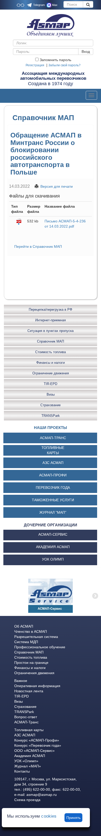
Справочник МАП (50, 341)
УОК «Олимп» (26, 761)
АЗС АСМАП (52, 463)
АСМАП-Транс (26, 722)
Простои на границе (31, 662)
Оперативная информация (37, 686)
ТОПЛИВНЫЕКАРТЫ (52, 450)
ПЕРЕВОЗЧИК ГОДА (53, 487)
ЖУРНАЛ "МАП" (52, 512)
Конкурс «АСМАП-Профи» (36, 740)
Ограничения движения (34, 673)
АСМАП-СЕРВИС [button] (52, 534)
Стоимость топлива (50, 352)
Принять (73, 818)
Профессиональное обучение (39, 647)
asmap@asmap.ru (41, 795)
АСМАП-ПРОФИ (53, 475)
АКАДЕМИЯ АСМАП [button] (53, 547)
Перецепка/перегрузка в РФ (50, 309)
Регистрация (35, 65)
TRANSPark (50, 416)
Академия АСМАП (29, 756)
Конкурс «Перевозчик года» (37, 745)
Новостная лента (28, 691)
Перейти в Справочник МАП (38, 246)
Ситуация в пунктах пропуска (50, 331)
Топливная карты (29, 730)
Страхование (50, 405)
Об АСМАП (23, 626)
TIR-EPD (50, 384)
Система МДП (26, 642)
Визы (51, 394)
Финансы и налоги (50, 363)
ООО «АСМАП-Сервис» (34, 750)
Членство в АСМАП (30, 631)
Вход (86, 51)
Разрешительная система (36, 637)
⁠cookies (48, 816)
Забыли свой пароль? (64, 65)
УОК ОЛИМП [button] (53, 559)
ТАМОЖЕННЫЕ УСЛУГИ (53, 500)
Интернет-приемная (50, 320)
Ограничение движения (50, 373)
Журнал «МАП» (27, 766)
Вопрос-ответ (25, 717)
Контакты (22, 771)
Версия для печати (56, 186)
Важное (20, 681)
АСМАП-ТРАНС (53, 438)
